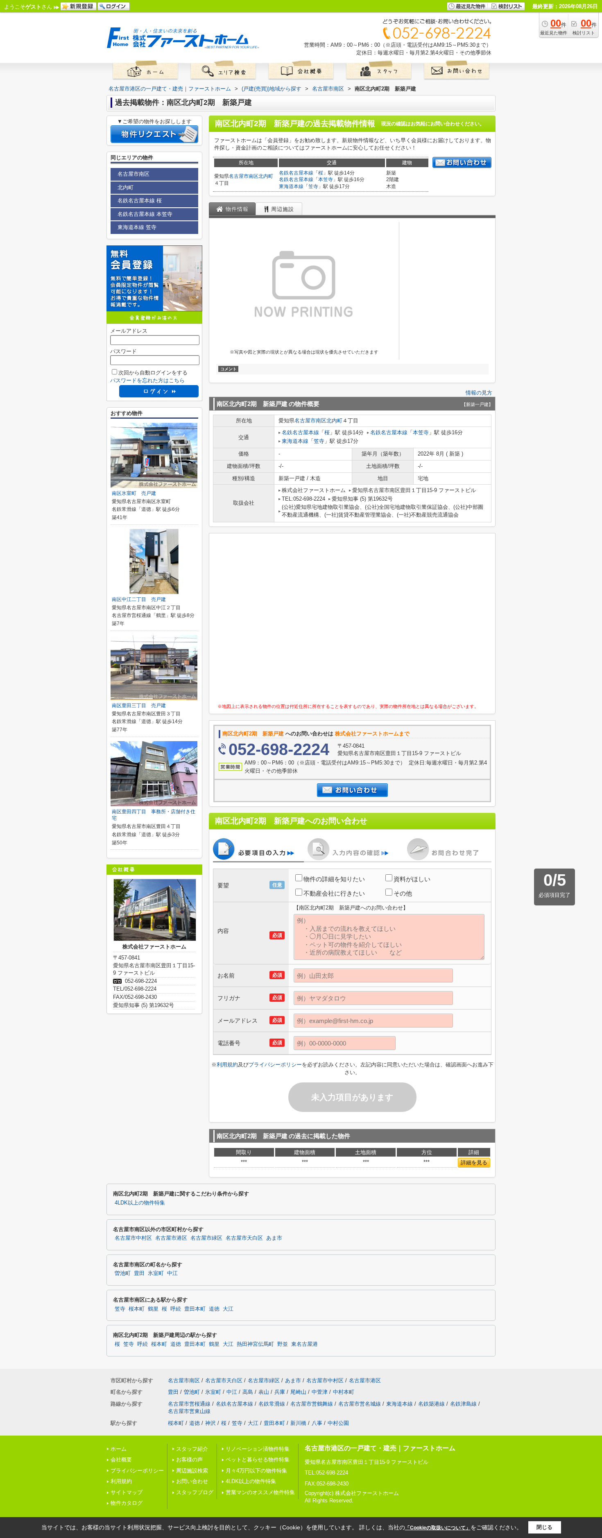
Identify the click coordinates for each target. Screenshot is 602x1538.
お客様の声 (189, 1459)
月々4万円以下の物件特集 (256, 1471)
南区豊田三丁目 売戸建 (139, 705)
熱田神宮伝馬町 (255, 1344)
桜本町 (137, 1309)
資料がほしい (412, 879)
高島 (247, 1392)
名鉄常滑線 (271, 1404)
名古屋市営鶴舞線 (311, 1404)
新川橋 (298, 1423)
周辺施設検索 (192, 1471)
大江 (228, 1309)
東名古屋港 (304, 1344)
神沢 (210, 1423)
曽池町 (123, 1273)
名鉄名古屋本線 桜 (140, 200)
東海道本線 (291, 186)
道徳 (214, 1309)
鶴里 (153, 1309)
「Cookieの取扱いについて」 (438, 1528)
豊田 (139, 1273)
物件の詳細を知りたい (334, 879)
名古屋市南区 (243, 176)
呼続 (175, 1309)
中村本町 (343, 1392)
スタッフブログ (194, 1492)
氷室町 (156, 1273)
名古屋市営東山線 (189, 1411)
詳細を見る (474, 1162)
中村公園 (338, 1423)
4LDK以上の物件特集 (140, 1203)
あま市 (274, 1238)
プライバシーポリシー (275, 1065)
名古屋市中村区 (133, 1238)
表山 (263, 1392)
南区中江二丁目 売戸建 (139, 599)
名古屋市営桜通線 (189, 1404)
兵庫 (279, 1392)
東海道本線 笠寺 (137, 227)
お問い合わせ (192, 1481)
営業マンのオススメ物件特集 (260, 1492)
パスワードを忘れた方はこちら (147, 380)
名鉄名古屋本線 (296, 173)
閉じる (544, 1527)
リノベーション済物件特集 (258, 1449)
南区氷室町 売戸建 (134, 493)
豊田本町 (195, 1309)
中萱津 (320, 1392)
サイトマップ (127, 1492)
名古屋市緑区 (206, 1238)
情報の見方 (479, 393)
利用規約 (227, 1065)
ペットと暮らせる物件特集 (258, 1459)
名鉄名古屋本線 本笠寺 (145, 214)
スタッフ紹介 (192, 1449)
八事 (317, 1423)
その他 (403, 893)
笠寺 (313, 186)
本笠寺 (325, 179)
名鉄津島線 (463, 1404)
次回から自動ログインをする (153, 373)
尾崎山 (298, 1392)
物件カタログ (127, 1503)
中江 (172, 1273)
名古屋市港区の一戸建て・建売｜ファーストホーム (380, 1448)
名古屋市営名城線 (359, 1404)
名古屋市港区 (171, 1238)
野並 (282, 1344)
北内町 (265, 176)
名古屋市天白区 (244, 1238)
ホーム (119, 1449)
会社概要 (121, 1459)
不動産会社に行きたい (334, 893)
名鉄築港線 (431, 1404)
